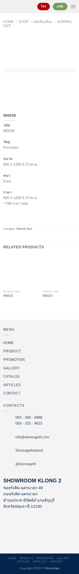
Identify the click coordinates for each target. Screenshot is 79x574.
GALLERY (11, 368)
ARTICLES (12, 385)
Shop (24, 22)
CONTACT (11, 393)
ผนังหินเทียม (42, 22)
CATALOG (11, 376)
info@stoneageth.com (32, 437)
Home (8, 22)
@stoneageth (25, 464)
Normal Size (24, 228)
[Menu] (73, 6)
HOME (8, 343)
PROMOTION (14, 360)
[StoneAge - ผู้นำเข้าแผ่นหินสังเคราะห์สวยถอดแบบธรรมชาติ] (17, 6)
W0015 (8, 295)
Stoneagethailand (29, 450)
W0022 (47, 295)
